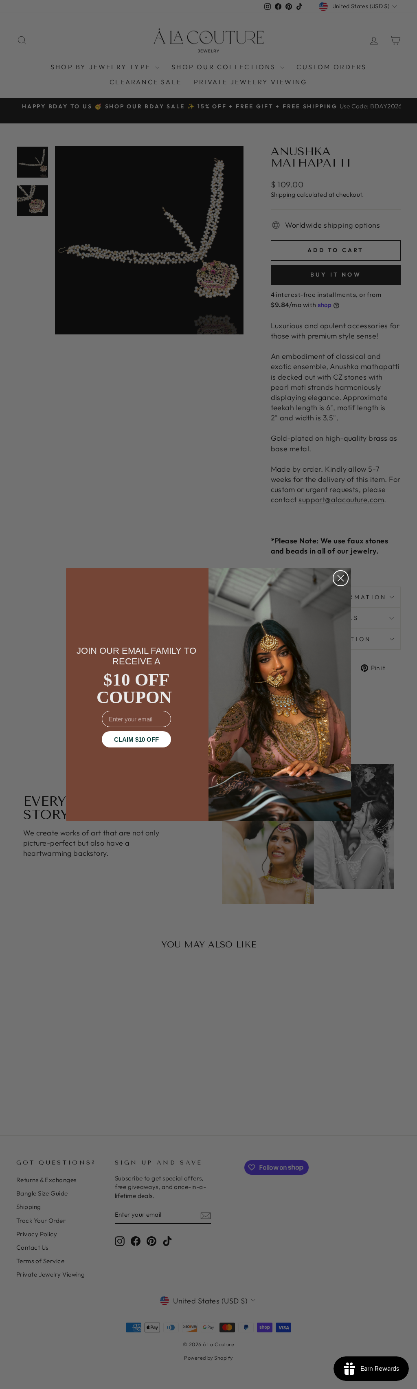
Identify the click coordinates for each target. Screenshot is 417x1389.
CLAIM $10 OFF (136, 739)
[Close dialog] (341, 578)
